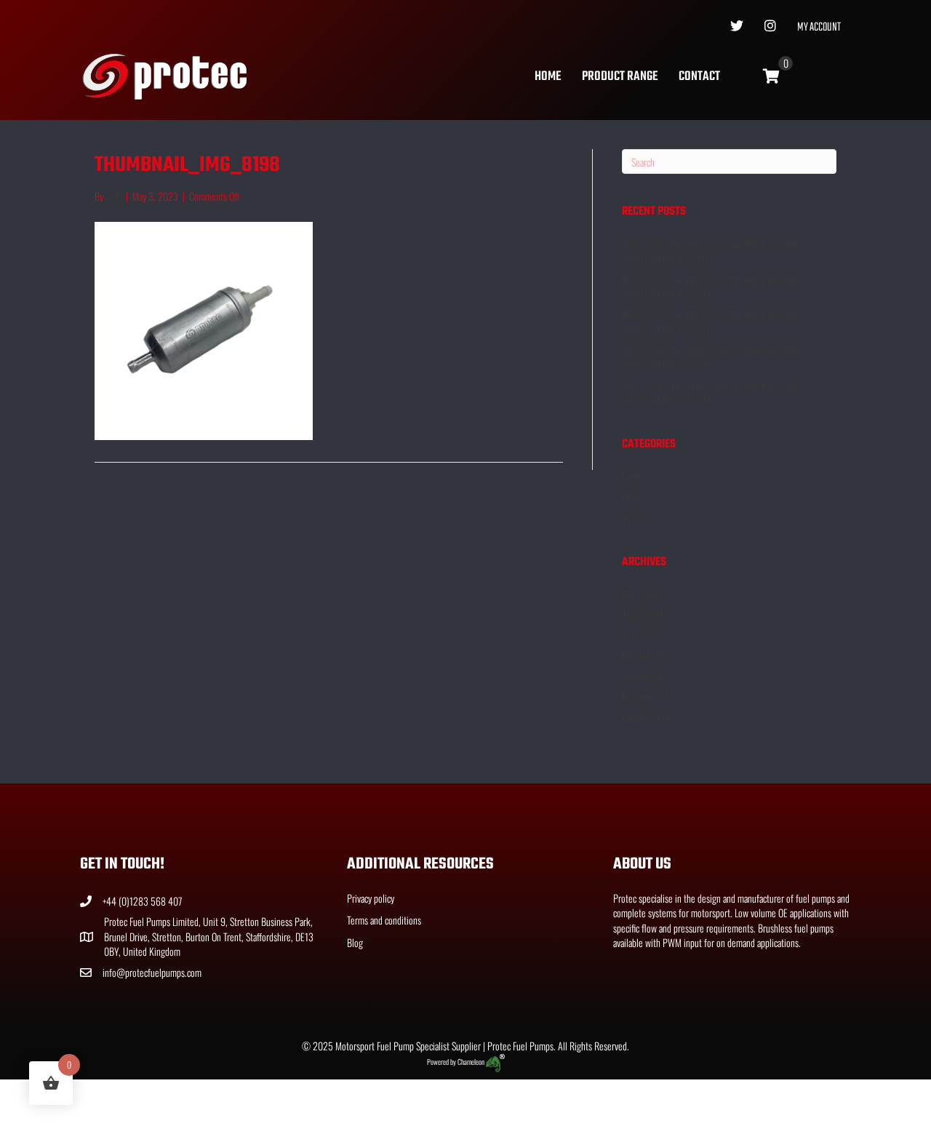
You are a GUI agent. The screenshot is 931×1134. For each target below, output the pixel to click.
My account (819, 27)
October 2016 (646, 716)
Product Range (620, 76)
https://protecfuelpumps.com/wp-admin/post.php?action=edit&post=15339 (712, 285)
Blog (355, 942)
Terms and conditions (384, 919)
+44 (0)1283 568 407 (142, 901)
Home (548, 76)
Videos (634, 516)
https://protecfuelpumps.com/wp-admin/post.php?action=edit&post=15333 (712, 392)
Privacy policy (370, 898)
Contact (699, 76)
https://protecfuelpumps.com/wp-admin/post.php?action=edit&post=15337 (712, 320)
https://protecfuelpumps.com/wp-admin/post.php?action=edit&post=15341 (712, 250)
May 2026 (640, 594)
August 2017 (644, 614)
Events (633, 475)
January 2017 (644, 676)
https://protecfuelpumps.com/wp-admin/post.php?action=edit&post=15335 (712, 356)
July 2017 (638, 634)
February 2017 (646, 655)
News (631, 496)
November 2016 (650, 696)
